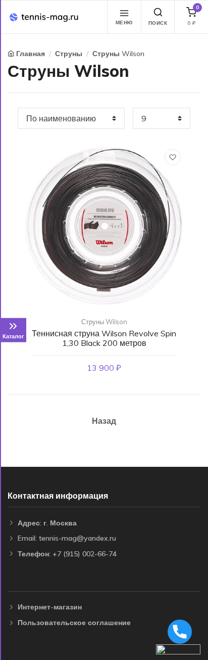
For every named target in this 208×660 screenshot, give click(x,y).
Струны (68, 53)
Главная (30, 53)
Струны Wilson (118, 53)
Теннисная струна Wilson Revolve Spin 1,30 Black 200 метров (104, 338)
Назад (104, 421)
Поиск (158, 23)
